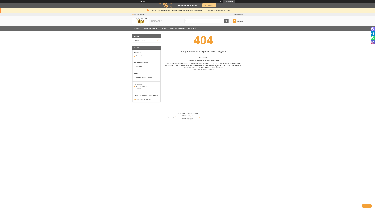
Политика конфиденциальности (199, 117)
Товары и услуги (150, 28)
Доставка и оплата (177, 28)
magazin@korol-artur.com (143, 99)
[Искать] (226, 21)
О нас (164, 28)
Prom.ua (196, 113)
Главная (137, 28)
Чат (368, 206)
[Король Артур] (140, 23)
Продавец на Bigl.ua (187, 115)
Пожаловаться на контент (182, 117)
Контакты (192, 28)
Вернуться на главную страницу (203, 69)
